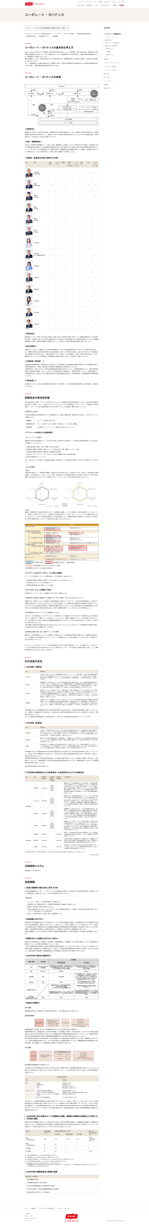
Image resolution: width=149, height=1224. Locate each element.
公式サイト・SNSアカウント (31, 1218)
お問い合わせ (107, 1)
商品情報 (88, 5)
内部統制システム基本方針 (32, 870)
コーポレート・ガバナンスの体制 (64, 34)
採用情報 (100, 1)
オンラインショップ (91, 1)
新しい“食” (81, 5)
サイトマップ (27, 1220)
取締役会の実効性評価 (84, 34)
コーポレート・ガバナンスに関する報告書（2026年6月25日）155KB (45, 28)
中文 (119, 1)
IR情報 (114, 5)
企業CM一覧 (107, 88)
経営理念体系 (108, 40)
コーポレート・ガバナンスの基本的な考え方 (38, 34)
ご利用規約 (27, 1213)
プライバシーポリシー (29, 1216)
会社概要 (106, 59)
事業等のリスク (110, 48)
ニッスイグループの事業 (110, 66)
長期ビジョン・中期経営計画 (112, 43)
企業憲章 (108, 51)
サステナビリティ (105, 5)
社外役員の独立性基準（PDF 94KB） (35, 766)
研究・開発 (106, 74)
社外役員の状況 (30, 36)
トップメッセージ (109, 37)
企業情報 (121, 5)
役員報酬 (55, 36)
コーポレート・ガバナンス (111, 46)
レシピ (96, 5)
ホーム (26, 1208)
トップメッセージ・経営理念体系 (112, 34)
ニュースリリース (80, 1)
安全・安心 (106, 77)
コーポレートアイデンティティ (112, 63)
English (114, 1)
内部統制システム (44, 36)
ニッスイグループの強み (110, 70)
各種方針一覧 (109, 54)
